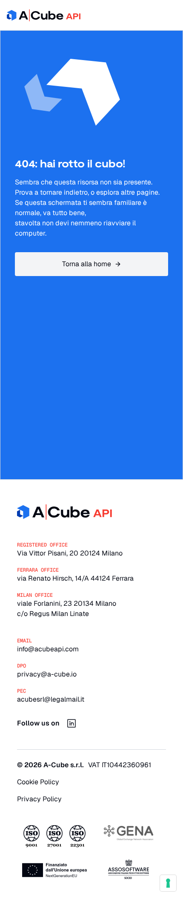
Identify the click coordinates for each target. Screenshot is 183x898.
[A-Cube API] (43, 15)
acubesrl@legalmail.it (50, 699)
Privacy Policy (39, 798)
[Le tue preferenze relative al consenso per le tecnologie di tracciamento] (168, 883)
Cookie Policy (38, 781)
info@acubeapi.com (48, 649)
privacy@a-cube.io (47, 674)
